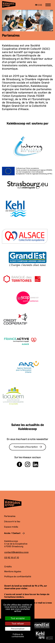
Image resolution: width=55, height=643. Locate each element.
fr (36, 5)
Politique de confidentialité (17, 577)
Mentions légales (12, 572)
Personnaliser (18, 628)
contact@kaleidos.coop (16, 552)
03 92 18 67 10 (11, 558)
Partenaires (9, 516)
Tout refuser (18, 623)
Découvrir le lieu (12, 522)
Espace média (11, 527)
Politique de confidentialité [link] (18, 635)
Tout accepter (18, 618)
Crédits (8, 567)
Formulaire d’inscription (26, 447)
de (40, 5)
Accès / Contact (12, 533)
